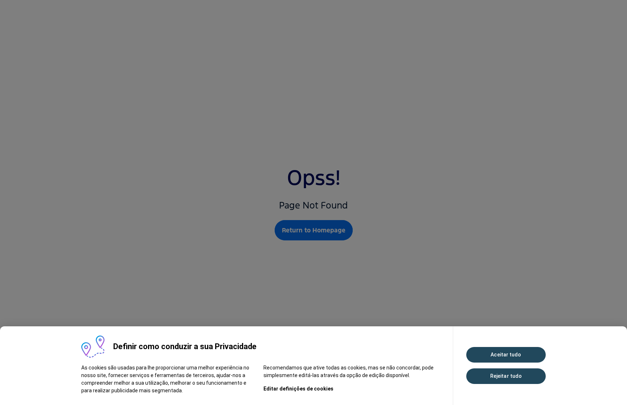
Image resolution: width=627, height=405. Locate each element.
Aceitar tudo (506, 355)
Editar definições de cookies (298, 389)
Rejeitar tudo (506, 376)
